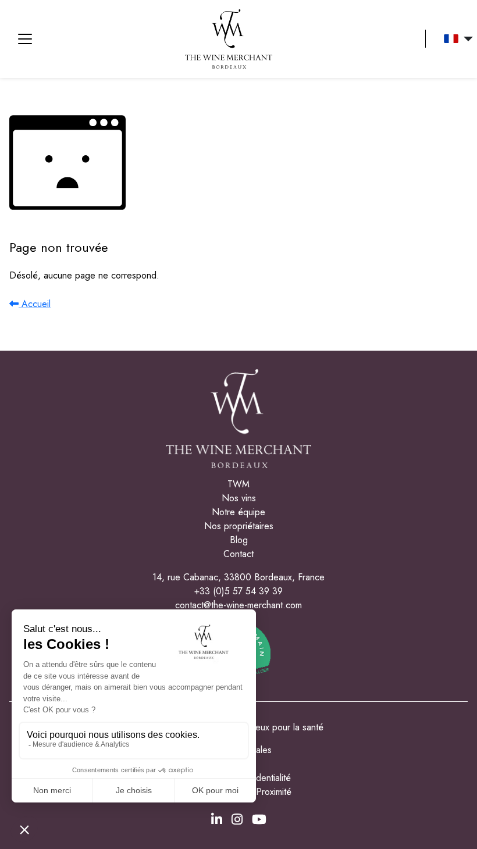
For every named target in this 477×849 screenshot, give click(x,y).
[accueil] (228, 39)
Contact (238, 554)
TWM (238, 484)
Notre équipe (238, 512)
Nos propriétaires (238, 526)
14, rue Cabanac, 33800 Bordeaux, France (238, 577)
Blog (239, 540)
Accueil (35, 304)
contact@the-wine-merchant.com (238, 605)
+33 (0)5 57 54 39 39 (238, 591)
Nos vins (239, 498)
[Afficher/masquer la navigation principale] (25, 39)
